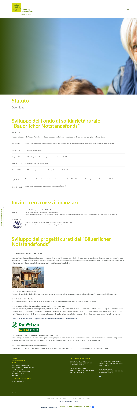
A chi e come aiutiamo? (19, 360)
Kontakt (61, 401)
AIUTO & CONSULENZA (69, 398)
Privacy (76, 401)
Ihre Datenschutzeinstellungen (74, 407)
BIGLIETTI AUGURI (84, 398)
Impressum (68, 401)
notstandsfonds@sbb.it (23, 379)
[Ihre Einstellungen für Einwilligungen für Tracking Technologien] (2, 217)
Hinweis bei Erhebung (49, 407)
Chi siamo (15, 358)
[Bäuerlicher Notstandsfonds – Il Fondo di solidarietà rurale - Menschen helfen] (22, 8)
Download (18, 107)
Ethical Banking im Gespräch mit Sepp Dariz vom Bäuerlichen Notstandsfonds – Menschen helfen (44, 319)
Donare (14, 362)
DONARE (58, 398)
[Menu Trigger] (128, 8)
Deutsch (14, 393)
